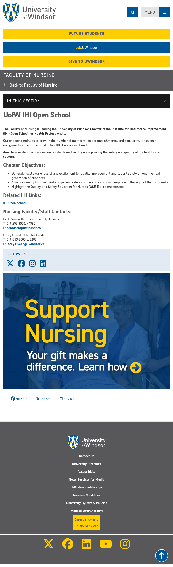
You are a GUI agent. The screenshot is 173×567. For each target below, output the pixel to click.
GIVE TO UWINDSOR (86, 61)
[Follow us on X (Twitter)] (12, 265)
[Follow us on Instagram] (34, 265)
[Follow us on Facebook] (23, 265)
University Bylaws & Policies (86, 503)
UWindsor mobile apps (86, 487)
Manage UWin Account (87, 510)
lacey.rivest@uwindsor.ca (25, 244)
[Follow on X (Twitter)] (48, 547)
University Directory (86, 464)
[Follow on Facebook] (67, 547)
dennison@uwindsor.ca (24, 228)
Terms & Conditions (86, 495)
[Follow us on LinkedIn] (45, 265)
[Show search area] (132, 12)
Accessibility (86, 471)
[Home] (29, 12)
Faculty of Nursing (29, 75)
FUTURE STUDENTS (86, 33)
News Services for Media (86, 479)
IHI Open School (14, 203)
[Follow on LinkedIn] (86, 547)
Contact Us (86, 456)
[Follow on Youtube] (106, 547)
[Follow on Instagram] (125, 547)
